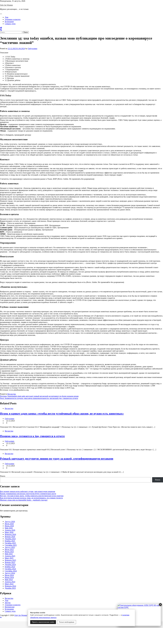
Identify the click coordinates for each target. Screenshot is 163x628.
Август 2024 (10, 573)
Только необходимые (66, 622)
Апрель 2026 (10, 530)
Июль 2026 (9, 524)
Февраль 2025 (10, 560)
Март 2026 (9, 532)
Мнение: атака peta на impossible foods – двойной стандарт (23, 500)
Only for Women (6, 5)
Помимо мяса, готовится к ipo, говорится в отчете (32, 436)
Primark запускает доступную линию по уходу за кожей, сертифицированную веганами (56, 458)
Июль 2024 (9, 575)
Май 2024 (9, 580)
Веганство (11, 394)
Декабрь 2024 (10, 565)
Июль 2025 (9, 549)
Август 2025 (10, 547)
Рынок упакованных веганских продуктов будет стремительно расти (28, 494)
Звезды (8, 603)
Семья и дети (10, 24)
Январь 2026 (10, 537)
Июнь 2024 (9, 577)
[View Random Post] (1, 28)
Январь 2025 (10, 562)
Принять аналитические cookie (43, 622)
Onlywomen (32, 49)
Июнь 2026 (9, 526)
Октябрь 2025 (10, 543)
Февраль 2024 (10, 586)
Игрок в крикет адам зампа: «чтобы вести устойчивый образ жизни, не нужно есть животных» (62, 413)
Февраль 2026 (10, 534)
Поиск (2, 476)
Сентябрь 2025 (11, 545)
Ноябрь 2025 (10, 541)
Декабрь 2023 (10, 588)
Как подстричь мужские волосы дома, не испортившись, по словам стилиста (31, 498)
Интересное (9, 607)
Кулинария (9, 22)
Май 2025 (9, 554)
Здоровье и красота (12, 19)
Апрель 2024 (10, 582)
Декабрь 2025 (10, 539)
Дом (6, 17)
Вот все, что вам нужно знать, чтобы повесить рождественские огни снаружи (31, 496)
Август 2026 (10, 522)
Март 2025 (9, 558)
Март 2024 (9, 584)
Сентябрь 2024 (11, 571)
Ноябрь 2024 (10, 567)
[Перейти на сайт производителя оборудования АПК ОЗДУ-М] (139, 615)
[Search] (1, 30)
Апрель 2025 (10, 556)
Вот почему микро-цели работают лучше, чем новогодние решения (27, 491)
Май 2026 (9, 528)
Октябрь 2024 (10, 569)
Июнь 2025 (9, 552)
